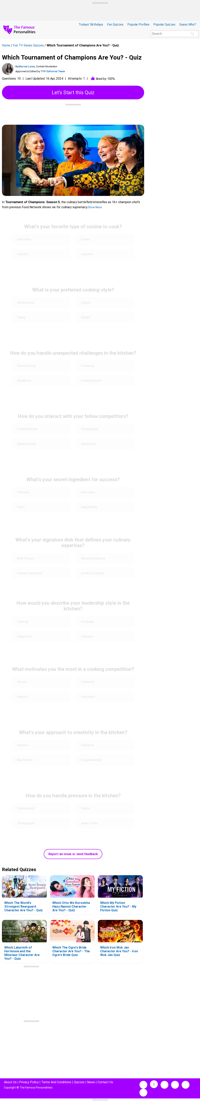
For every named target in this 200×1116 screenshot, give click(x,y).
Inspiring (22, 621)
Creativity (88, 682)
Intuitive (22, 745)
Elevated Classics (93, 558)
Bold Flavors (25, 558)
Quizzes (79, 1082)
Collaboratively (91, 380)
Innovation (88, 492)
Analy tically (89, 823)
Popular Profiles (138, 24)
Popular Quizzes (164, 24)
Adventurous (25, 302)
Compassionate (91, 760)
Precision (23, 492)
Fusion (85, 239)
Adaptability (89, 507)
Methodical (25, 760)
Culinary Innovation (30, 573)
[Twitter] (154, 1084)
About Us (10, 1082)
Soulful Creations (92, 573)
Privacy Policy (29, 1082)
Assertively (88, 444)
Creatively (88, 366)
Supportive (24, 636)
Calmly (85, 808)
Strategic (88, 621)
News (91, 1082)
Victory (22, 682)
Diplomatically (27, 444)
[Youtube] (143, 1092)
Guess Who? (187, 24)
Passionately (26, 808)
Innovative (24, 239)
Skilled (85, 317)
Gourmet (87, 254)
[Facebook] (143, 1085)
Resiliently (24, 380)
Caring (21, 317)
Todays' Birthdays (91, 24)
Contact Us (105, 1082)
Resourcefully (26, 366)
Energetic (87, 745)
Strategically (90, 429)
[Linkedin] (175, 1085)
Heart (21, 507)
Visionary (87, 636)
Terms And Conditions (56, 1082)
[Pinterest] (185, 1085)
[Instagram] (164, 1085)
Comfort (23, 254)
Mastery (23, 697)
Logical (86, 302)
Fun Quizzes (115, 24)
